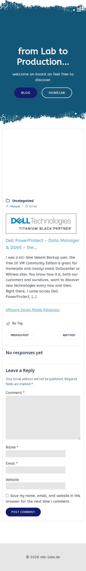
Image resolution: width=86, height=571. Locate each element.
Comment (15, 393)
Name (12, 447)
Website (12, 480)
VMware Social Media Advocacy (33, 310)
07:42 (33, 206)
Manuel (15, 206)
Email (12, 463)
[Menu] (79, 10)
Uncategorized (23, 201)
